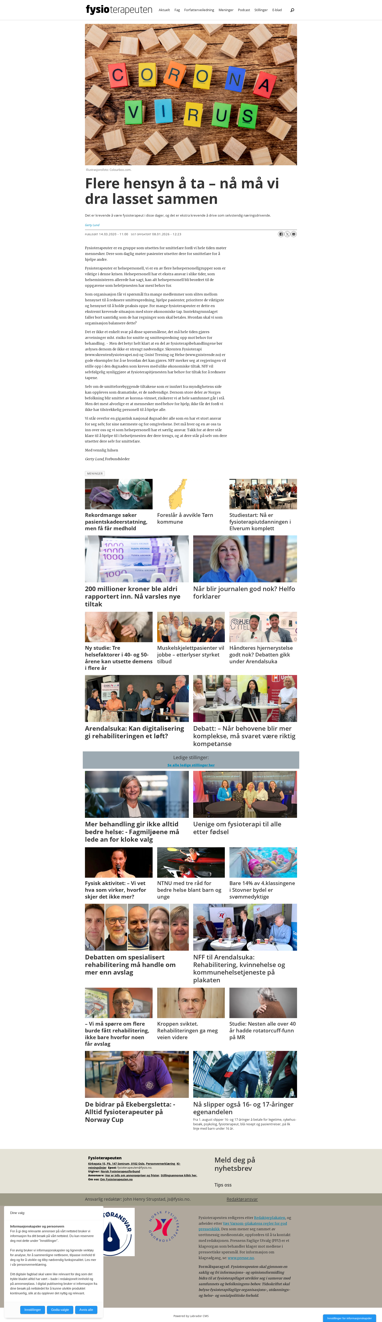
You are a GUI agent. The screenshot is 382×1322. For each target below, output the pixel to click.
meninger (95, 473)
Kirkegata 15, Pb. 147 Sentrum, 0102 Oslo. (116, 1163)
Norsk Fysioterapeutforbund (120, 1171)
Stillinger (261, 10)
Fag (177, 10)
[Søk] (292, 10)
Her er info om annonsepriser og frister (132, 1175)
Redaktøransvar (242, 1199)
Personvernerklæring (161, 1163)
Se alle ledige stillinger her (191, 765)
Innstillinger (32, 1309)
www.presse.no (241, 1258)
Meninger (226, 10)
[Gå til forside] (119, 10)
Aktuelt (164, 10)
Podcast (244, 10)
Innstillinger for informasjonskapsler (349, 1318)
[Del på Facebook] (281, 234)
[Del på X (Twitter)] (287, 234)
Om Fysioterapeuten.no (116, 1179)
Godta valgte (60, 1309)
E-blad (277, 10)
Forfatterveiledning (199, 10)
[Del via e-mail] (294, 234)
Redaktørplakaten (269, 1218)
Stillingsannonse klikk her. (179, 1175)
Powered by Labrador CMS (191, 1316)
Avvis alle (86, 1309)
